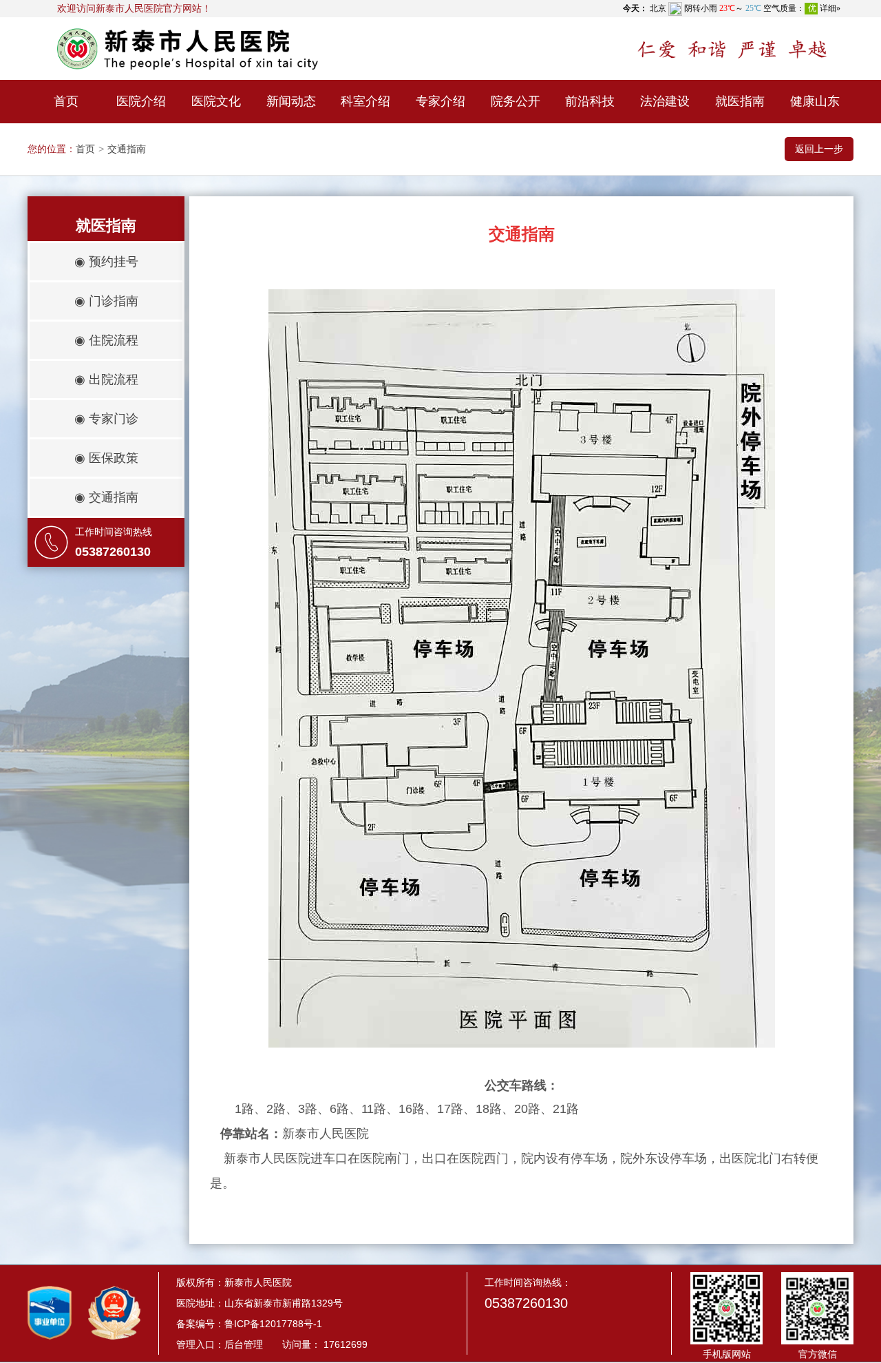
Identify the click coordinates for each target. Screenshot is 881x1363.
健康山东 (815, 101)
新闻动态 (291, 101)
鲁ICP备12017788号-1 (273, 1323)
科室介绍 (365, 101)
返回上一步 (819, 148)
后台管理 (243, 1344)
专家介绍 (440, 101)
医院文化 (216, 101)
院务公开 (515, 101)
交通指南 (126, 148)
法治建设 (665, 101)
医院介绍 (141, 101)
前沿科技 (590, 101)
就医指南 (740, 101)
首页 (66, 101)
